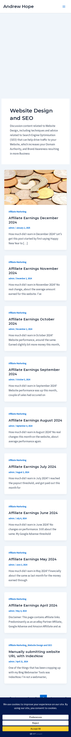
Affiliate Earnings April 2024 (33, 605)
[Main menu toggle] (64, 6)
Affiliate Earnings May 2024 (33, 559)
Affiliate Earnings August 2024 (35, 420)
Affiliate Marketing (17, 211)
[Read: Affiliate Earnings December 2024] (35, 187)
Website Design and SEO (40, 645)
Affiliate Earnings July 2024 (32, 467)
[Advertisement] (35, 50)
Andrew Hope (18, 6)
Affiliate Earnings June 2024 (33, 513)
